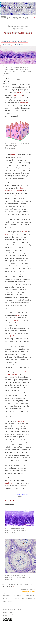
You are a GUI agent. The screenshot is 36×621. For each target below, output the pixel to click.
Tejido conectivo (22, 41)
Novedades (6, 597)
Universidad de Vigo (8, 614)
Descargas (5, 598)
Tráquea (19, 496)
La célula (16, 594)
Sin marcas (15, 44)
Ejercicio (21, 44)
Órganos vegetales (30, 598)
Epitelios (25, 17)
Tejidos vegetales (30, 595)
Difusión (5, 603)
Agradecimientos (7, 601)
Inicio (9, 17)
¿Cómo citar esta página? (29, 592)
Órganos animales (30, 597)
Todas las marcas (6, 44)
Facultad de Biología (8, 612)
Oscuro (3, 17)
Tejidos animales (16, 17)
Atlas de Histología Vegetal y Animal (12, 609)
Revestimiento (11, 19)
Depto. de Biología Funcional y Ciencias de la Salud (16, 611)
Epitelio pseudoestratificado (9, 41)
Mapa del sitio (6, 595)
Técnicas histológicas (19, 598)
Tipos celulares (17, 595)
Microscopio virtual (18, 597)
